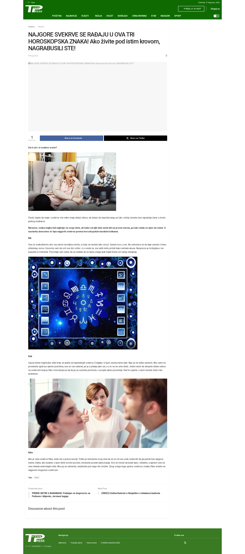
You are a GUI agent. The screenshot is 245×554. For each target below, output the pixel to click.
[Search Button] (209, 15)
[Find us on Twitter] (185, 543)
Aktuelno (62, 543)
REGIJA (98, 16)
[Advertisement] (197, 66)
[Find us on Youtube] (190, 543)
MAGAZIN (165, 16)
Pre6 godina (33, 56)
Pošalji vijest (192, 9)
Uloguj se (215, 9)
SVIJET (109, 16)
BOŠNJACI (123, 16)
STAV (153, 16)
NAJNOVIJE (71, 16)
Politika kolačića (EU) (110, 543)
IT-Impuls (47, 546)
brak (37, 478)
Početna (57, 16)
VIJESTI (85, 16)
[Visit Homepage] (34, 8)
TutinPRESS (36, 546)
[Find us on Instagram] (180, 543)
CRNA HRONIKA (139, 16)
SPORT (177, 16)
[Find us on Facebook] (175, 543)
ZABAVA (41, 27)
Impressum (92, 543)
